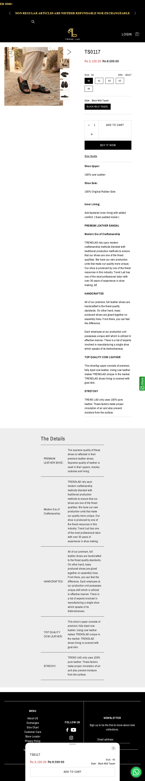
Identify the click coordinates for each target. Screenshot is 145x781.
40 (89, 80)
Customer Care (32, 732)
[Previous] (62, 51)
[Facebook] (67, 730)
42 (109, 80)
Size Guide (91, 156)
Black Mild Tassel (98, 106)
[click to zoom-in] (10, 53)
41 (99, 80)
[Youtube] (73, 730)
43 (120, 80)
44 (89, 88)
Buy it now (108, 145)
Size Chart (33, 727)
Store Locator (32, 736)
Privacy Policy (33, 741)
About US (32, 718)
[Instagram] (71, 738)
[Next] (69, 51)
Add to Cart (115, 125)
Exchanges (33, 723)
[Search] (33, 21)
